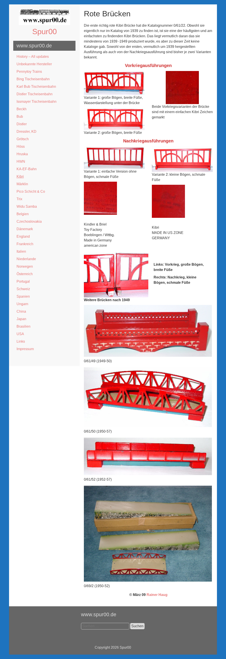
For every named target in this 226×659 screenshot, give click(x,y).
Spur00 (44, 31)
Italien (21, 251)
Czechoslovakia (29, 221)
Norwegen (25, 266)
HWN (21, 161)
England (23, 236)
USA (20, 334)
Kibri (20, 176)
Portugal (23, 281)
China (21, 311)
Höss (21, 146)
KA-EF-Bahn (27, 169)
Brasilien (23, 326)
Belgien (23, 214)
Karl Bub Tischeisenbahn (36, 86)
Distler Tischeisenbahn (35, 94)
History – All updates (33, 56)
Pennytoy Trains (29, 71)
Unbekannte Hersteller (34, 64)
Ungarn (22, 304)
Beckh (21, 109)
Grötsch (23, 139)
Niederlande (26, 259)
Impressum (25, 349)
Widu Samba (27, 206)
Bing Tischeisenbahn (33, 79)
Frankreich (25, 244)
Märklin (22, 184)
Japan (21, 319)
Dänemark (25, 229)
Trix (19, 199)
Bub (20, 116)
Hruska (22, 154)
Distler (22, 124)
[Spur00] (44, 24)
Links (21, 341)
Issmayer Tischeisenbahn (36, 101)
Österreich (25, 274)
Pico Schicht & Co (31, 191)
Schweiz (23, 289)
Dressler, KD (26, 131)
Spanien (23, 296)
